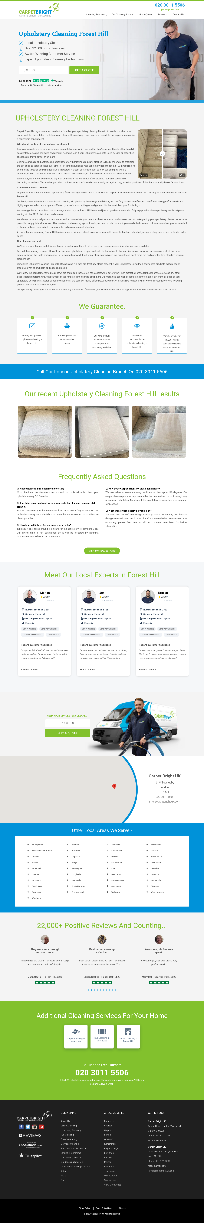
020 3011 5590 (162, 1161)
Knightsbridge (111, 1148)
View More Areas (112, 1184)
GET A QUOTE (84, 70)
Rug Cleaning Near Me (72, 1162)
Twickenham (110, 1171)
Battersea (109, 1121)
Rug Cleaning (67, 1134)
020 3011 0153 (162, 1135)
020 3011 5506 (170, 5)
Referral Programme (71, 1153)
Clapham (108, 1130)
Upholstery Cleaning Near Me (75, 1166)
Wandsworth (110, 1175)
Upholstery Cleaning (49, 629)
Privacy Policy (84, 1208)
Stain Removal (53, 635)
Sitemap (122, 1208)
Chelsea (108, 1125)
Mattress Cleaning (70, 1144)
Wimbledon (110, 1180)
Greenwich (109, 1139)
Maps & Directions (157, 1140)
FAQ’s (63, 1175)
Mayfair (107, 1162)
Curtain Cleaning (69, 1139)
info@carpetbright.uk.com (164, 801)
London (108, 1157)
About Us (65, 1121)
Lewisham (109, 1153)
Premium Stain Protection (73, 1148)
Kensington (110, 1144)
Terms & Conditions (104, 1208)
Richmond (109, 1166)
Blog (63, 1180)
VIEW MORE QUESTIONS (102, 550)
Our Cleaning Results (71, 1157)
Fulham (107, 1134)
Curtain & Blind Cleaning (33, 635)
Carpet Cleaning (29, 629)
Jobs (63, 1171)
